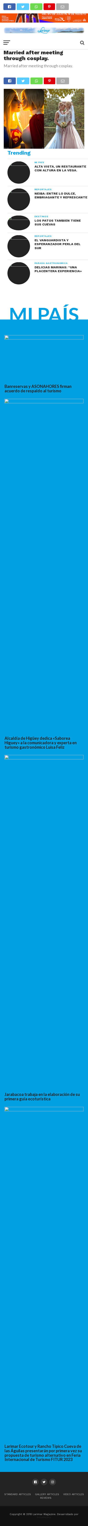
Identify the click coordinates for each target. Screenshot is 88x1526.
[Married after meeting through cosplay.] (44, 147)
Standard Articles (17, 1494)
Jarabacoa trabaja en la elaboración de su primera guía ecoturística (42, 1096)
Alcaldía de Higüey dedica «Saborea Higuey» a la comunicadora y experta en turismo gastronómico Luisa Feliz (41, 743)
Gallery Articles (47, 1494)
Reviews (45, 1498)
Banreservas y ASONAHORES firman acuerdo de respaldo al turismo (38, 388)
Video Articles (73, 1494)
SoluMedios (44, 1517)
